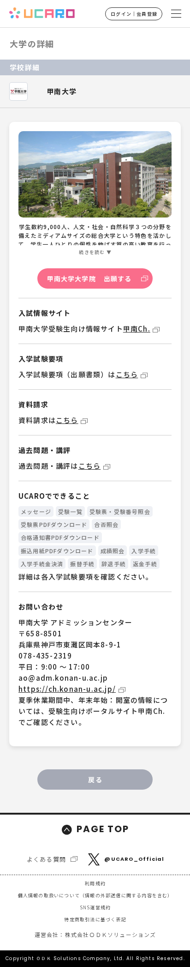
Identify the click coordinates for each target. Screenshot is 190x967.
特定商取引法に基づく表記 (95, 919)
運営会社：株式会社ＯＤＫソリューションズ (95, 934)
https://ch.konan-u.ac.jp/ (67, 689)
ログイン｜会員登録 (134, 13)
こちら (127, 374)
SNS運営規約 (95, 907)
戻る (95, 779)
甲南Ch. (136, 328)
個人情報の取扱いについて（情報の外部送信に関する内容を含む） (95, 895)
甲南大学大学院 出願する (89, 278)
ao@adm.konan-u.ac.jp (63, 678)
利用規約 (95, 883)
